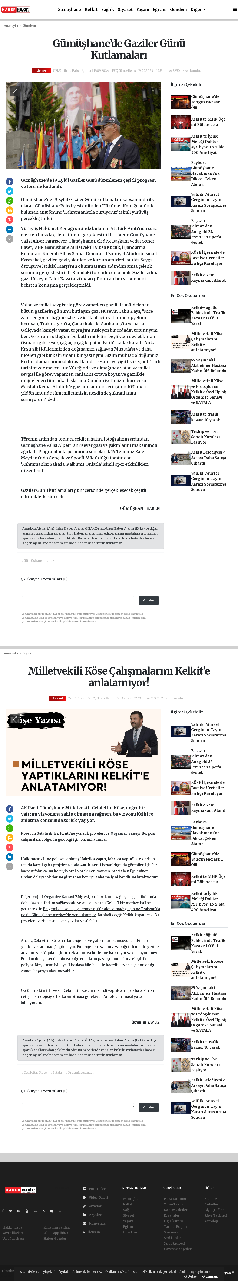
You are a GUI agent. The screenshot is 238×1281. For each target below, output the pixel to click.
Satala (43, 833)
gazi (63, 260)
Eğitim (160, 9)
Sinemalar (172, 1232)
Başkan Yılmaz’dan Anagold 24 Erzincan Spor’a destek (206, 232)
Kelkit (91, 9)
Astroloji (211, 1221)
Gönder (148, 600)
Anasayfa (11, 26)
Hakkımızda (12, 1227)
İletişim (93, 1232)
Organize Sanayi (126, 833)
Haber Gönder (54, 1238)
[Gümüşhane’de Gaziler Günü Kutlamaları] (83, 125)
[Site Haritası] (53, 1211)
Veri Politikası (13, 1238)
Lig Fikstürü (173, 1221)
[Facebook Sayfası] (4, 1211)
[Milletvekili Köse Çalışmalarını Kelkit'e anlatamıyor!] (83, 752)
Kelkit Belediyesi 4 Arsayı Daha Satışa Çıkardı (208, 457)
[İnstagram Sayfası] (20, 1211)
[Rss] (45, 1211)
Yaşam (142, 9)
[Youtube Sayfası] (29, 1211)
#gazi (50, 561)
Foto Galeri (97, 1189)
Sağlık (107, 9)
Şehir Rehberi (174, 1243)
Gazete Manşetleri (178, 1249)
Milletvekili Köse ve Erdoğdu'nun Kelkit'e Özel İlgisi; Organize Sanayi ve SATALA (208, 392)
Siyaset (125, 9)
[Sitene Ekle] (62, 1211)
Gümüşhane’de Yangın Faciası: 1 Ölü (207, 102)
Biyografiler (214, 1210)
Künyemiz (96, 1223)
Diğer (196, 9)
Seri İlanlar (172, 1238)
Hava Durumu (175, 1199)
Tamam (211, 1276)
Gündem (178, 9)
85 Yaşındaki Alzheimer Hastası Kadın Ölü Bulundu (208, 365)
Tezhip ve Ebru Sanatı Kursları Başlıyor (205, 437)
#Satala (56, 1072)
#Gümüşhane (32, 561)
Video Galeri (98, 1197)
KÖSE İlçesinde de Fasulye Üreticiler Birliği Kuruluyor (208, 258)
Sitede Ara (213, 1199)
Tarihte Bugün (175, 1227)
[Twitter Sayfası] (12, 1211)
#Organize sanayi (79, 1072)
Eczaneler (172, 1215)
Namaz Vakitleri (176, 1210)
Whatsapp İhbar (55, 1233)
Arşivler (94, 1215)
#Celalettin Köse (34, 1072)
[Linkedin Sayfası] (37, 1211)
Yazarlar (94, 1206)
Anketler (211, 1204)
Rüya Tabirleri (216, 1215)
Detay (192, 1276)
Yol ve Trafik (174, 1204)
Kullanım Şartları (56, 1227)
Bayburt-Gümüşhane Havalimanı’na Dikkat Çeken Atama (205, 173)
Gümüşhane (69, 9)
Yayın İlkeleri (13, 1233)
